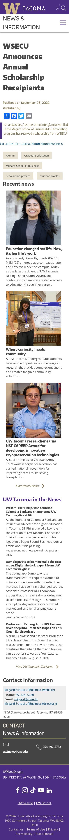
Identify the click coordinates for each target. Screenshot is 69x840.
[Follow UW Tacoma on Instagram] (25, 790)
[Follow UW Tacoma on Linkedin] (49, 790)
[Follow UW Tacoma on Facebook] (18, 790)
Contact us (16, 829)
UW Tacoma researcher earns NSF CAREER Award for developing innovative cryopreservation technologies (32, 448)
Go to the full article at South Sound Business (31, 144)
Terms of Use (36, 829)
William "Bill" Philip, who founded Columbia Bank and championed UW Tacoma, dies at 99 (31, 511)
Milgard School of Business (22, 165)
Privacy (53, 829)
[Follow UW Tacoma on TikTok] (33, 790)
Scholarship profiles (18, 176)
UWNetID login (13, 772)
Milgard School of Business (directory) (30, 704)
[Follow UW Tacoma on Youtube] (41, 790)
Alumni (10, 155)
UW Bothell (44, 803)
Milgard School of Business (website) (29, 690)
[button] (63, 23)
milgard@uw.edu (26, 699)
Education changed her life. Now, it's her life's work (34, 251)
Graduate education (36, 155)
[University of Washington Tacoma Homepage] (34, 778)
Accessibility (24, 834)
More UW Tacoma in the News (29, 669)
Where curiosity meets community (25, 351)
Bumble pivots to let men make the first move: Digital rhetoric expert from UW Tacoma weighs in (33, 565)
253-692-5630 (24, 695)
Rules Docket (45, 834)
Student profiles (50, 176)
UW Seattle (25, 803)
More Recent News (21, 488)
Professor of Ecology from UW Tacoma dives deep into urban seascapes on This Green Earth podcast (34, 627)
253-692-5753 (51, 747)
